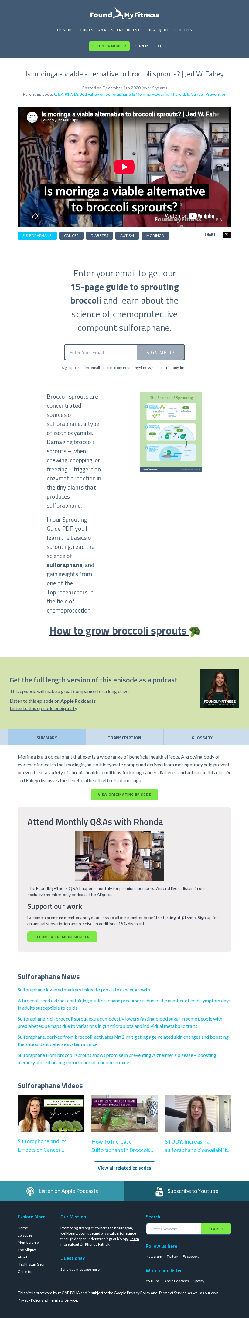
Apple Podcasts (176, 1281)
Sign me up (160, 352)
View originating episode (124, 794)
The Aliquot (157, 30)
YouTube (153, 1281)
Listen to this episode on (53, 701)
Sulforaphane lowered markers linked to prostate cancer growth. (84, 989)
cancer (71, 235)
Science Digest (125, 30)
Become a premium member (62, 937)
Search (216, 1229)
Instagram (154, 1256)
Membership (28, 1242)
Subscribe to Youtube (193, 1190)
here (96, 1269)
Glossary (202, 737)
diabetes (99, 235)
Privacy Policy (138, 1292)
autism (127, 235)
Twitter (172, 1256)
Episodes (66, 30)
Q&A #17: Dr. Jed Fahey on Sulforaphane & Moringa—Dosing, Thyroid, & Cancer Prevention (140, 94)
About (22, 1257)
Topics (87, 30)
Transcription (125, 737)
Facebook (191, 1256)
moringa (155, 235)
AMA (102, 30)
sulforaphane (37, 235)
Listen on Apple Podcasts (68, 1190)
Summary (46, 737)
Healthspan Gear (31, 1264)
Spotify (198, 1281)
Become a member (109, 46)
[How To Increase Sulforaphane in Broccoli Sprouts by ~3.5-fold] (124, 1119)
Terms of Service (172, 1292)
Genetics (183, 30)
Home (23, 1228)
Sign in (142, 46)
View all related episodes (124, 1167)
